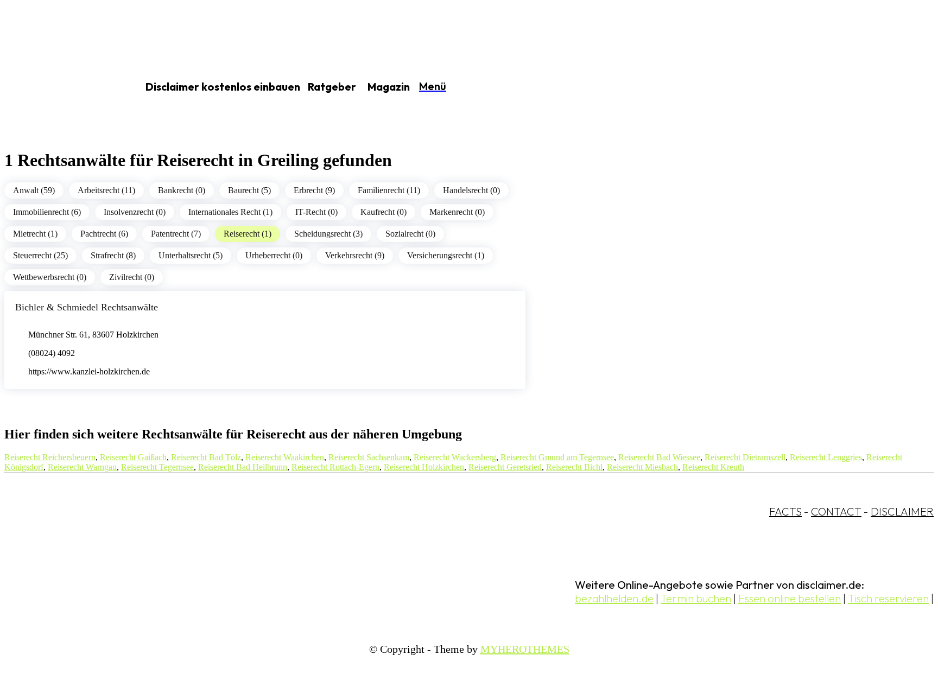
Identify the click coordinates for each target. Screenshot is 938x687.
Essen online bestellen (789, 598)
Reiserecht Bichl (574, 467)
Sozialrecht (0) (410, 233)
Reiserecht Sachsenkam (368, 457)
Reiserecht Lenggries (826, 457)
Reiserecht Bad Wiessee (659, 457)
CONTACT (836, 511)
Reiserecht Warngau (82, 467)
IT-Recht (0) (316, 212)
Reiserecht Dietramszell (745, 457)
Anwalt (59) (34, 190)
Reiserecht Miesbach (642, 467)
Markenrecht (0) (457, 212)
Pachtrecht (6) (104, 233)
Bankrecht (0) (181, 190)
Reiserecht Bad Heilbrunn (242, 467)
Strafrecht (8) (113, 255)
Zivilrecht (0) (131, 277)
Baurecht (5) (249, 190)
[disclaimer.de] (58, 87)
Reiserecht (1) (247, 233)
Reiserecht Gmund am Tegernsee (557, 457)
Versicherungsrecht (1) (445, 255)
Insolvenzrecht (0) (135, 212)
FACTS (785, 511)
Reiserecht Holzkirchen (424, 467)
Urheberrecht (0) (273, 255)
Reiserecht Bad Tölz (206, 457)
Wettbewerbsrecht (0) (49, 277)
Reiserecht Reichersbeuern (50, 457)
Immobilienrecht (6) (47, 212)
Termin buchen (696, 598)
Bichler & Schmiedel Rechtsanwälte (86, 307)
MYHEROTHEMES (524, 649)
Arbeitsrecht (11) (106, 190)
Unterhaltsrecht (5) (191, 255)
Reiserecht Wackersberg (455, 457)
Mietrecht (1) (35, 233)
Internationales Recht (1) (230, 212)
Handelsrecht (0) (471, 190)
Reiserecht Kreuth (713, 467)
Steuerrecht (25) (40, 255)
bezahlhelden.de (614, 598)
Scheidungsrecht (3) (328, 233)
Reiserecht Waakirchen (284, 457)
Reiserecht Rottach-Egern (335, 467)
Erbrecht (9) (314, 190)
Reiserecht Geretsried (505, 467)
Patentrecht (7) (176, 233)
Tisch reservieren (888, 598)
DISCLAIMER (902, 511)
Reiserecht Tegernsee (157, 467)
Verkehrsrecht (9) (354, 255)
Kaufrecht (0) (383, 212)
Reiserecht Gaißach (133, 457)
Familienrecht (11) (389, 190)
